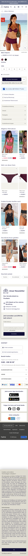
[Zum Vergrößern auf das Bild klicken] (25, 48)
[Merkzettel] (22, 7)
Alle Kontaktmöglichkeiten (11, 352)
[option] (2, 59)
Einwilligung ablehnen (7, 553)
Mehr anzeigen (12, 330)
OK (14, 549)
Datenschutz (22, 425)
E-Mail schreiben (7, 348)
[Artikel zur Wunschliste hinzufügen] (24, 79)
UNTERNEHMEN (6, 379)
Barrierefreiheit (7, 429)
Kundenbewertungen (8, 123)
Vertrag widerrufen (8, 425)
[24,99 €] (9, 178)
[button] (2, 7)
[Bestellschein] (18, 7)
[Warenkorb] (26, 7)
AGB (16, 425)
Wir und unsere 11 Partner (8, 476)
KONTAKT (4, 343)
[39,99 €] (9, 214)
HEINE (3, 374)
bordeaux (3, 62)
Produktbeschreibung (8, 106)
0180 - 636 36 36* (8, 362)
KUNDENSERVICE (6, 370)
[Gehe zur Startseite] (6, 7)
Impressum (14, 429)
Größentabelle (6, 74)
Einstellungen (23, 553)
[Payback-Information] (24, 437)
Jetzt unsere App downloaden (14, 391)
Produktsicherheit (7, 119)
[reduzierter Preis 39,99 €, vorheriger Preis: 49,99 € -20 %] (9, 250)
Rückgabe (5, 115)
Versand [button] (16, 55)
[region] (14, 512)
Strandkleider (15, 277)
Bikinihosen (11, 11)
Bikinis (6, 11)
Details (4, 110)
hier (12, 494)
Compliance (21, 429)
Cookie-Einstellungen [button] (14, 433)
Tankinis (5, 277)
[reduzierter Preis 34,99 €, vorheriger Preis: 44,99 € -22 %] (9, 141)
